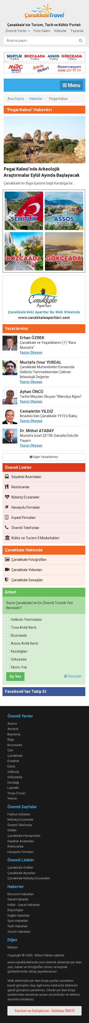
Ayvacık (13, 729)
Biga (10, 739)
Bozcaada (19, 635)
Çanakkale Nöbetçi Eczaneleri (28, 878)
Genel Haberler (17, 899)
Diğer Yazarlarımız (45, 457)
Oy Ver (15, 676)
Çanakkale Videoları (26, 570)
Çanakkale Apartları (21, 873)
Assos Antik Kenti (24, 643)
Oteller (12, 830)
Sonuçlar (74, 676)
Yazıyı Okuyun (31, 353)
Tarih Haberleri (17, 926)
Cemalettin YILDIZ (36, 411)
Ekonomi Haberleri (20, 894)
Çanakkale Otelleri (20, 867)
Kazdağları (19, 651)
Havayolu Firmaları (25, 507)
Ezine (11, 766)
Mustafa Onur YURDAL (41, 362)
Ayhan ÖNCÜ (31, 391)
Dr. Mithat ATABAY (37, 430)
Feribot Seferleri (18, 814)
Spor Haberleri (17, 921)
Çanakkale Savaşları (27, 580)
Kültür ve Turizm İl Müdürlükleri (35, 538)
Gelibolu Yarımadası (26, 620)
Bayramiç (14, 734)
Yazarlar (77, 31)
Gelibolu (13, 772)
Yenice (12, 798)
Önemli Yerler (16, 31)
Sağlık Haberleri (18, 915)
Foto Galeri (42, 31)
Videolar (60, 31)
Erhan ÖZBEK (32, 337)
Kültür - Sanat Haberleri (23, 905)
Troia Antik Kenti (23, 627)
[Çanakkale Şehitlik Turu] (44, 56)
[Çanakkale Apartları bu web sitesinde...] (43, 300)
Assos (12, 723)
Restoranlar (20, 487)
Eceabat (13, 761)
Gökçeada (18, 659)
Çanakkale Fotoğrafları (28, 560)
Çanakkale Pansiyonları (23, 836)
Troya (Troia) (16, 793)
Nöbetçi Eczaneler (25, 497)
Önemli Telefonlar (25, 528)
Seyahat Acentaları (26, 477)
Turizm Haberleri (18, 932)
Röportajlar (15, 910)
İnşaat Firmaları (23, 518)
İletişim (12, 947)
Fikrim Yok (19, 667)
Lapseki (13, 788)
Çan (10, 750)
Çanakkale (14, 755)
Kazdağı (13, 782)
